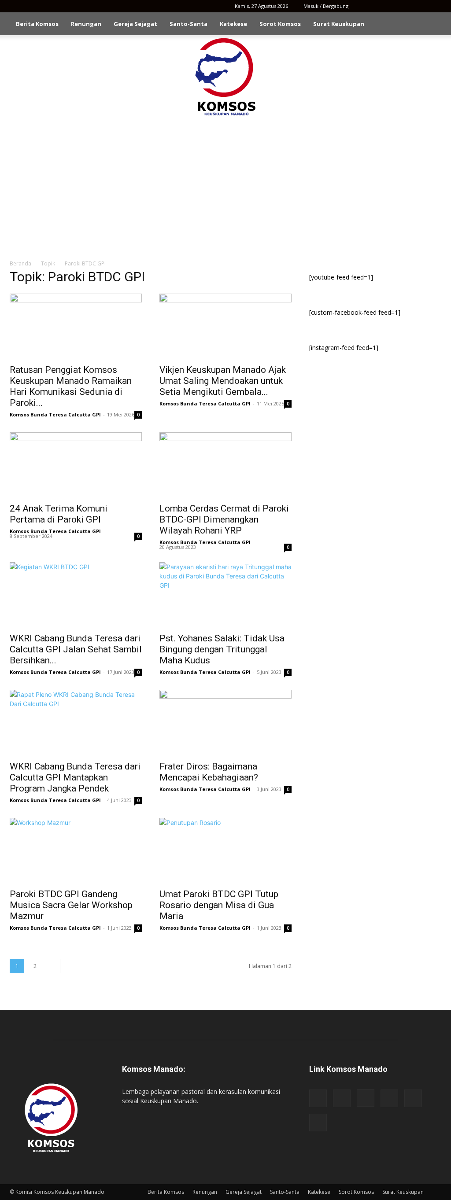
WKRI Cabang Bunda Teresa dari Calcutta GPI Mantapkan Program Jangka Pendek (75, 777)
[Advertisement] (225, 184)
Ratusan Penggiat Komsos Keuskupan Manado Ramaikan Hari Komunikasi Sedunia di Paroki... (71, 386)
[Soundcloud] (405, 6)
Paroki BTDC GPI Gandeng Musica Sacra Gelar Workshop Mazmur (71, 905)
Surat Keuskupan (338, 24)
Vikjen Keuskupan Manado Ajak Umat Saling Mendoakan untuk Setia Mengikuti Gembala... (222, 380)
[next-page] (53, 966)
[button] (430, 24)
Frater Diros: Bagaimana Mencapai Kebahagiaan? (208, 772)
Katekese (233, 24)
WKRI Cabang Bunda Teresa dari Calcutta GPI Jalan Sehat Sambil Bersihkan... (76, 649)
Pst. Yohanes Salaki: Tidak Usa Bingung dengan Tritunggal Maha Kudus (222, 649)
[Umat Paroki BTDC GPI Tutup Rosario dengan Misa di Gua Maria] (225, 850)
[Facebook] (362, 6)
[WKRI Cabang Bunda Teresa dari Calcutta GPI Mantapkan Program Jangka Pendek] (76, 722)
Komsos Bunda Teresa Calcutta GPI (55, 414)
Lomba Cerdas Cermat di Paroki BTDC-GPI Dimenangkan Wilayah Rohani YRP (224, 519)
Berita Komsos (37, 24)
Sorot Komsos (280, 24)
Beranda (20, 263)
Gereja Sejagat (135, 24)
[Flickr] (376, 6)
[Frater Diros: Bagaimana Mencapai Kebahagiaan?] (225, 722)
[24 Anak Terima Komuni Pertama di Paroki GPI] (76, 464)
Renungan (86, 24)
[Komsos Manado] (226, 76)
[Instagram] (391, 6)
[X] (420, 6)
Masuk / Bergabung (325, 6)
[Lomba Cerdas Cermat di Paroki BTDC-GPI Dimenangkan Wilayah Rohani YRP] (225, 464)
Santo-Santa (188, 24)
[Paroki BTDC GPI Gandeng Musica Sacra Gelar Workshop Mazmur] (76, 850)
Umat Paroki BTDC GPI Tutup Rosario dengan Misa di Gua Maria (218, 905)
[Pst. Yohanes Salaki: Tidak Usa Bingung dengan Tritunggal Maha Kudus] (225, 594)
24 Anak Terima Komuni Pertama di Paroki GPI (58, 514)
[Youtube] (434, 6)
